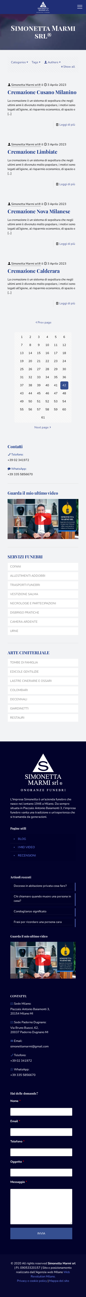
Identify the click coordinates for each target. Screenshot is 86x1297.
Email (15, 1121)
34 (47, 377)
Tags (35, 62)
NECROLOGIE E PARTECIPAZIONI (33, 603)
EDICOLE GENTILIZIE (24, 672)
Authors (53, 62)
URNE (14, 631)
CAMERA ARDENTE (24, 622)
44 (30, 393)
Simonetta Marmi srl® (26, 85)
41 (56, 385)
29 (56, 369)
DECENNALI (18, 699)
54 (64, 401)
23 (56, 361)
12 (64, 345)
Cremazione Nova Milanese (39, 211)
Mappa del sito (59, 1281)
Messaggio (18, 1182)
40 (47, 385)
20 (30, 361)
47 (56, 393)
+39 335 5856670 (20, 474)
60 (64, 409)
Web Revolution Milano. (50, 1274)
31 (22, 377)
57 (39, 409)
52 (47, 401)
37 (22, 385)
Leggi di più (67, 125)
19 (22, 361)
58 (47, 409)
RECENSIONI (27, 855)
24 (64, 361)
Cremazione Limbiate (32, 151)
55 (22, 409)
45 (39, 393)
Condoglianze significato (30, 911)
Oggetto (17, 1162)
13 (22, 353)
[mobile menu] (80, 7)
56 (30, 409)
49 (22, 401)
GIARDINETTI (19, 708)
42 (64, 385)
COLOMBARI (19, 690)
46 (47, 393)
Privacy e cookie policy (32, 1281)
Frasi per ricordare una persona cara (38, 922)
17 (56, 353)
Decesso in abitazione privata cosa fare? (40, 886)
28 (47, 369)
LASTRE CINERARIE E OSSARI (31, 681)
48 (64, 393)
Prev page (44, 322)
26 (30, 369)
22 (47, 361)
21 (39, 361)
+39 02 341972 (18, 460)
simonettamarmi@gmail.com (29, 1046)
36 (64, 377)
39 (39, 385)
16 (47, 353)
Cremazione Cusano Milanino (42, 92)
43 (22, 393)
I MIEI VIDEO (26, 847)
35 (56, 377)
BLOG (22, 839)
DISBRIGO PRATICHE (24, 613)
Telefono (17, 1141)
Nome (15, 1101)
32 (30, 377)
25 (22, 369)
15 (39, 353)
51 (39, 401)
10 (47, 345)
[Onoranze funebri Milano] (43, 7)
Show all (69, 67)
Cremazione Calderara (34, 270)
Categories (18, 62)
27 (39, 369)
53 (56, 401)
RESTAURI (17, 718)
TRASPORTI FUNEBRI (25, 585)
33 (39, 377)
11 (56, 345)
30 (64, 369)
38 (30, 385)
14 (30, 353)
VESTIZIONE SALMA (24, 594)
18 (64, 353)
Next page (41, 427)
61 (43, 417)
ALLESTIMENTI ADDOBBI (27, 576)
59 (56, 409)
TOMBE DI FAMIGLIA (24, 662)
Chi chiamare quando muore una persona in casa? (42, 898)
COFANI (15, 567)
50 (30, 401)
